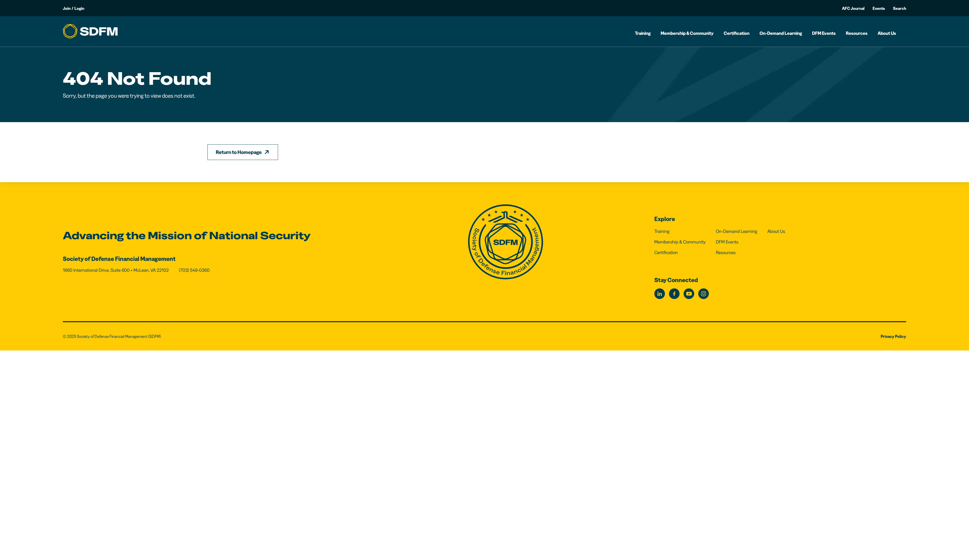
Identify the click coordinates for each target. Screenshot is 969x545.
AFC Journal (853, 8)
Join (67, 8)
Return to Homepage (239, 152)
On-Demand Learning (781, 33)
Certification (736, 33)
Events (879, 8)
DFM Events (824, 33)
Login (79, 8)
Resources (857, 33)
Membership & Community (687, 33)
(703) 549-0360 (194, 270)
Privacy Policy (893, 336)
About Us (887, 33)
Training (643, 33)
